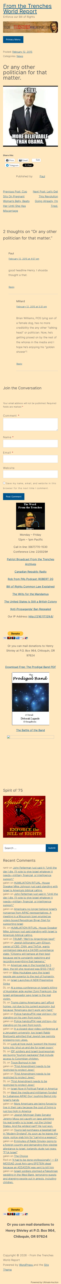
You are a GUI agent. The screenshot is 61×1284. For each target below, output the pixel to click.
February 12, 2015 (22, 51)
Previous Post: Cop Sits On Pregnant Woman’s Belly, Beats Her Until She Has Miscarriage (16, 201)
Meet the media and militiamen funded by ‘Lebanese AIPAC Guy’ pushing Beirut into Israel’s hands (30, 1096)
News (20, 56)
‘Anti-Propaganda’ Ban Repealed (30, 609)
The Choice (21, 1156)
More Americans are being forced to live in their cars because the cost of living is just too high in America (30, 1107)
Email (7, 452)
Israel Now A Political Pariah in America (34, 1088)
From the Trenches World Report (27, 9)
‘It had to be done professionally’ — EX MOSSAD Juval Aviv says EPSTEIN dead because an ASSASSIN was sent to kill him (30, 1163)
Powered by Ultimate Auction (44, 1282)
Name (7, 437)
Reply (11, 287)
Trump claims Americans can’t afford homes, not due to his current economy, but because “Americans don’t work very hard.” (29, 1006)
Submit (52, 848)
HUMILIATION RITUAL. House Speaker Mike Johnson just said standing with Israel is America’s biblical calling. (30, 886)
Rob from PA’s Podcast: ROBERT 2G (30, 579)
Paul (42, 176)
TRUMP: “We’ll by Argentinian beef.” (34, 939)
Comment (11, 415)
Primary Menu (13, 39)
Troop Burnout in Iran (23, 1062)
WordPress (26, 1264)
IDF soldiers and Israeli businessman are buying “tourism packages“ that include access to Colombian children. (29, 1055)
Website (9, 468)
